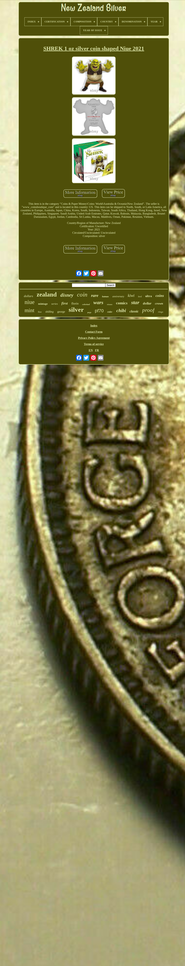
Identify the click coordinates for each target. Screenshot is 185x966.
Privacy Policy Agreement (94, 337)
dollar (147, 303)
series (54, 303)
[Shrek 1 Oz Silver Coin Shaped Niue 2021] (94, 76)
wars (98, 302)
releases (109, 304)
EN (91, 350)
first (64, 303)
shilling (49, 311)
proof (148, 310)
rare (94, 295)
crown (159, 303)
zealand (47, 294)
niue (30, 302)
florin (75, 303)
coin (82, 294)
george (61, 311)
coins (160, 295)
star (135, 302)
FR (97, 350)
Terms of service (94, 344)
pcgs (89, 312)
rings (160, 311)
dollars (28, 296)
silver (76, 309)
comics (122, 303)
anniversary (118, 296)
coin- (110, 311)
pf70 (99, 310)
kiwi (131, 295)
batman (105, 296)
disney (66, 295)
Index (93, 325)
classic (134, 311)
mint (29, 310)
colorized (86, 304)
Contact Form (93, 331)
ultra (148, 296)
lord (140, 296)
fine (40, 311)
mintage (43, 303)
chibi (121, 310)
